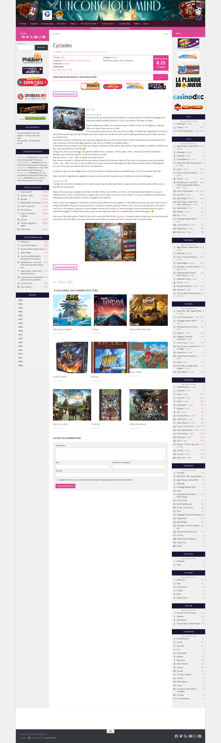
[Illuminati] (110, 405)
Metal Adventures (138, 424)
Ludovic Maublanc (83, 60)
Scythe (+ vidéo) (27, 195)
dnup (179, 169)
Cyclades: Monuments (63, 69)
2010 (20, 361)
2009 (62, 57)
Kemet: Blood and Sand (140, 329)
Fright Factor (181, 228)
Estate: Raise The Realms (186, 356)
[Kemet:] (149, 310)
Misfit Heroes (182, 682)
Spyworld (180, 195)
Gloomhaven (25, 229)
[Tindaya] (110, 310)
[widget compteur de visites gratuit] (35, 119)
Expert (56, 34)
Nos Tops (61, 23)
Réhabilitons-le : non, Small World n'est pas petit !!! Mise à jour (32, 265)
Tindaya (94, 329)
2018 (20, 331)
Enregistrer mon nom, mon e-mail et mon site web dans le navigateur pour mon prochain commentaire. (95, 480)
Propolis (180, 591)
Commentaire (61, 446)
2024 (20, 308)
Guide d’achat (107, 23)
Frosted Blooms (183, 159)
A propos (34, 23)
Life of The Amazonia (28, 245)
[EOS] (72, 310)
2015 (20, 342)
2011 (20, 358)
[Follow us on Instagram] (39, 37)
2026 (20, 300)
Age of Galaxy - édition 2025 (187, 146)
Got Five (180, 535)
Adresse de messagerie (122, 462)
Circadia (180, 450)
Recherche (21, 43)
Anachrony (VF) (26, 192)
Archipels (180, 695)
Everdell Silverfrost (184, 286)
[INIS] (149, 355)
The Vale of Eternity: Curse (187, 327)
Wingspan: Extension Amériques (189, 515)
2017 (20, 335)
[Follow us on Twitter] (27, 37)
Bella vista (181, 232)
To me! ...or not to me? (185, 426)
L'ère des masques (184, 674)
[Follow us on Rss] (31, 37)
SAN (178, 594)
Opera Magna (26, 253)
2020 (20, 323)
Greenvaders (182, 208)
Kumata (180, 678)
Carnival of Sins (26, 283)
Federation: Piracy (183, 279)
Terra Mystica (26, 210)
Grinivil (19, 143)
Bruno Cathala (68, 60)
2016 (20, 338)
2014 (20, 346)
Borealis (180, 212)
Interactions (181, 620)
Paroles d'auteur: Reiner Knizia (32, 249)
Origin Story (181, 352)
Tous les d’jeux (47, 23)
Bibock (179, 546)
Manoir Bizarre (182, 423)
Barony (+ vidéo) (60, 424)
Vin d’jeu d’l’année (88, 23)
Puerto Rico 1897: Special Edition (189, 163)
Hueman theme (50, 738)
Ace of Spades (26, 287)
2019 (20, 327)
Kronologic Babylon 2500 (186, 219)
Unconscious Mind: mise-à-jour (28, 133)
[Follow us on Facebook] (23, 37)
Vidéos (136, 23)
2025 (20, 304)
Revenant (180, 290)
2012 (20, 354)
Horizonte (180, 156)
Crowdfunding (124, 23)
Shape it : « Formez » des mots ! (29, 136)
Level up (180, 454)
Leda (19, 138)
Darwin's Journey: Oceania (186, 173)
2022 (20, 315)
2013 (20, 350)
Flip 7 (179, 441)
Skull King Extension (184, 430)
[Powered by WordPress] (29, 737)
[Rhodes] (110, 357)
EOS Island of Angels (62, 329)
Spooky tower (182, 598)
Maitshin (180, 333)
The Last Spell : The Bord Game (28, 141)
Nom (58, 462)
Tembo (179, 127)
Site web (59, 471)
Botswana (181, 437)
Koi (178, 215)
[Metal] (149, 405)
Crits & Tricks (182, 343)
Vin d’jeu (23, 23)
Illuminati (95, 424)
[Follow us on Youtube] (35, 37)
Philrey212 (62, 282)
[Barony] (72, 405)
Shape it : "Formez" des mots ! (188, 444)
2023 (20, 312)
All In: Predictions (183, 699)
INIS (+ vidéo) (135, 372)
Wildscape (25, 242)
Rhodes (94, 376)
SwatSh (59, 52)
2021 (20, 319)
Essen (72, 23)
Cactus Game (182, 434)
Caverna (24, 220)
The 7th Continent (27, 206)
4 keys (179, 685)
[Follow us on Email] (43, 37)
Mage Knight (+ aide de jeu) (31, 203)
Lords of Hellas (60, 376)
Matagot (66, 63)
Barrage (24, 199)
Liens (145, 23)
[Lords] (72, 357)
